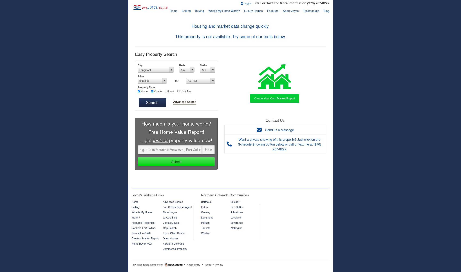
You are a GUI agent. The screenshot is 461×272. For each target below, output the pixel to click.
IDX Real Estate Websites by (148, 264)
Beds (182, 65)
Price (141, 76)
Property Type (146, 87)
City (140, 65)
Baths (203, 65)
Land (170, 91)
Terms (208, 264)
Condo (157, 91)
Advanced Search (184, 102)
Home (144, 91)
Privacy (219, 264)
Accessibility (193, 264)
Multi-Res (185, 91)
